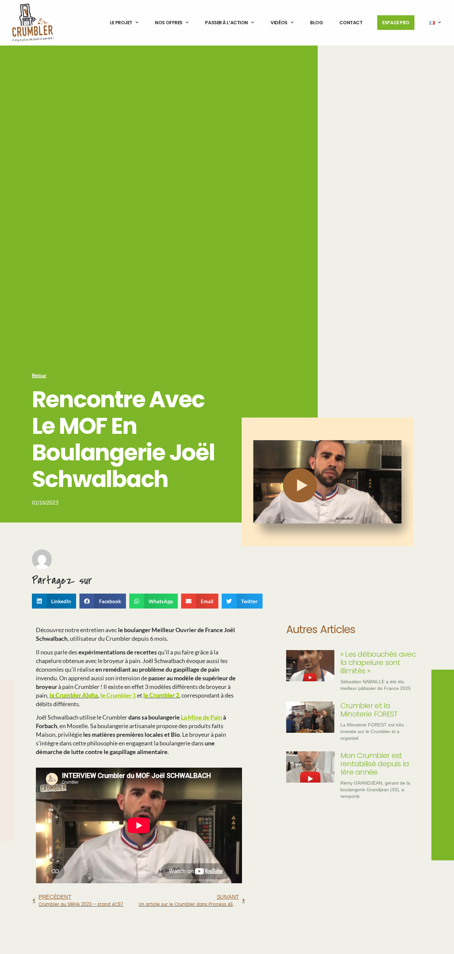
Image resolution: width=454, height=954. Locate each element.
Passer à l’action (226, 22)
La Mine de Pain (201, 717)
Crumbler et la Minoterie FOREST (369, 710)
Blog (316, 22)
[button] (54, 601)
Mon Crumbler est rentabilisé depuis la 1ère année (374, 763)
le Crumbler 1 (118, 695)
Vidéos (279, 22)
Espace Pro (395, 22)
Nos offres (168, 22)
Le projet (121, 22)
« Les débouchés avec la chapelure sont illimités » (378, 662)
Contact (350, 22)
